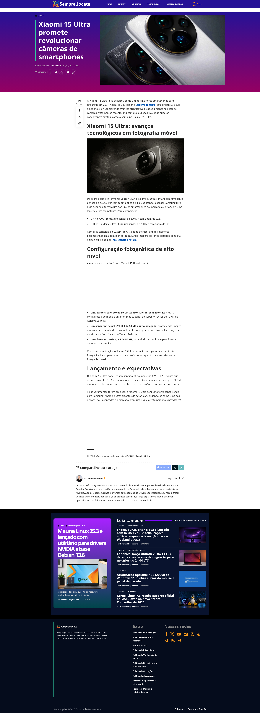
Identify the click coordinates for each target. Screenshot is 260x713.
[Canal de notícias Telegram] (179, 640)
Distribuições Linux (76, 526)
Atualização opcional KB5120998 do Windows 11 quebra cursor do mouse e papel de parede (145, 578)
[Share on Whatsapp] (61, 72)
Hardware (132, 592)
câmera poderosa (104, 456)
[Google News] (186, 634)
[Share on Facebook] (50, 72)
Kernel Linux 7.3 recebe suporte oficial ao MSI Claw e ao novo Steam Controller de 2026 (145, 599)
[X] (172, 634)
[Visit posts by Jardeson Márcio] (79, 478)
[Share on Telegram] (67, 72)
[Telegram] (166, 640)
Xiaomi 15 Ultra (145, 104)
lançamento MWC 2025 (123, 456)
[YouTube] (179, 634)
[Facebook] (179, 478)
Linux (62, 526)
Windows (123, 571)
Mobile (41, 16)
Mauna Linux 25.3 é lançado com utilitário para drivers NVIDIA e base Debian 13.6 (82, 543)
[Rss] (173, 640)
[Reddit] (198, 634)
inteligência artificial (124, 239)
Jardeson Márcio (53, 65)
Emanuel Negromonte (70, 600)
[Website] (175, 478)
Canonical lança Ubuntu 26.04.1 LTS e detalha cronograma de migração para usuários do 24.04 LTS (145, 557)
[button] (194, 4)
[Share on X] (56, 72)
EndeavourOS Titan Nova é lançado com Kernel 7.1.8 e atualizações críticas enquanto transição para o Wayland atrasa (143, 534)
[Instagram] (183, 478)
